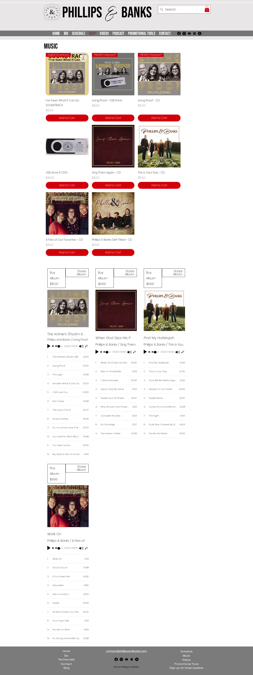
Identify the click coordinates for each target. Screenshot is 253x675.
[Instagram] (184, 33)
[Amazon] (199, 33)
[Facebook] (179, 33)
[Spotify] (194, 33)
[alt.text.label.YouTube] (189, 33)
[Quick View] (67, 146)
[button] (206, 9)
